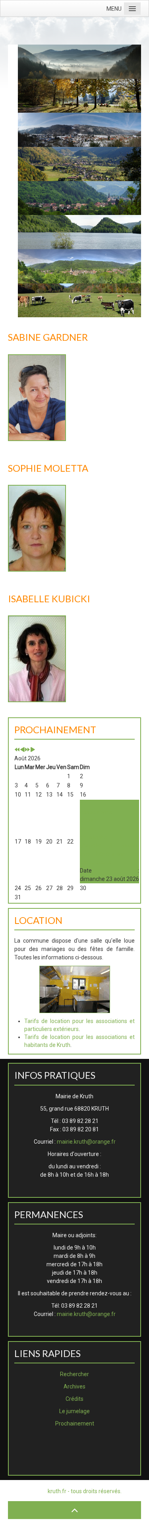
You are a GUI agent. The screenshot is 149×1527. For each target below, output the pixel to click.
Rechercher (74, 1374)
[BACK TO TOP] (74, 1510)
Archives (74, 1386)
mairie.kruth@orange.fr (86, 1141)
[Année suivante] (27, 750)
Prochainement (74, 1423)
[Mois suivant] (32, 750)
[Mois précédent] (22, 750)
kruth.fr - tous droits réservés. (85, 1491)
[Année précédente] (17, 750)
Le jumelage (74, 1411)
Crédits (74, 1399)
